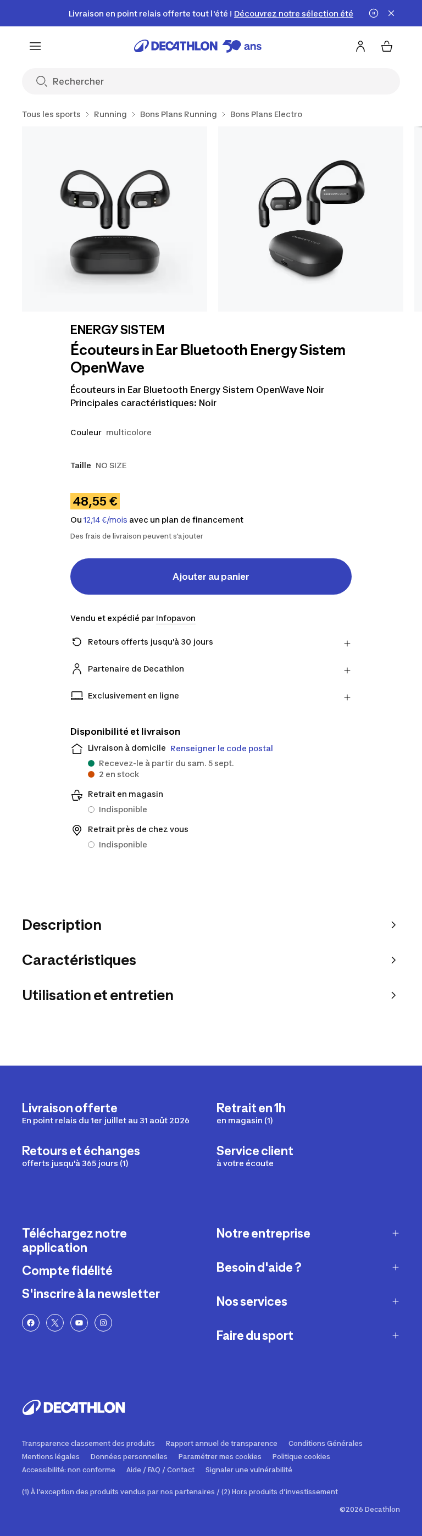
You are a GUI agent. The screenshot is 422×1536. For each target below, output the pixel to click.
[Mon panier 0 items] (387, 46)
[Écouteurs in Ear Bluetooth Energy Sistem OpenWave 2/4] (310, 219)
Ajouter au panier (211, 576)
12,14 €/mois (105, 519)
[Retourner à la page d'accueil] (197, 46)
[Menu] (35, 46)
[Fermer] (391, 13)
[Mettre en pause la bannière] (373, 13)
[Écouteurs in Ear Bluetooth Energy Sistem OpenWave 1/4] (114, 219)
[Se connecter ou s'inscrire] (360, 46)
